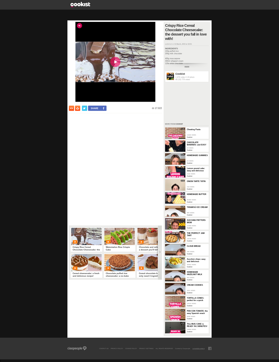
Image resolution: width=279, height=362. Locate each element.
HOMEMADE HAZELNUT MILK (194, 273)
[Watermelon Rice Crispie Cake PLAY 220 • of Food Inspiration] (119, 236)
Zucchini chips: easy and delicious (196, 260)
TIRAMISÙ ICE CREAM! (197, 207)
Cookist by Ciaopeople (182, 348)
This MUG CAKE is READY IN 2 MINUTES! (197, 325)
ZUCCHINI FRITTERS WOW (196, 221)
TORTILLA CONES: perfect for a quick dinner (195, 299)
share (94, 108)
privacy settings (146, 348)
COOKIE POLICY (131, 348)
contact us (104, 348)
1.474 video (180, 77)
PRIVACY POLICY (117, 348)
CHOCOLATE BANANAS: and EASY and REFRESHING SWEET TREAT (196, 143)
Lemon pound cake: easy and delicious (196, 169)
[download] (77, 108)
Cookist (180, 73)
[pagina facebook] (209, 348)
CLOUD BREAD (194, 246)
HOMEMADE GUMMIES (197, 155)
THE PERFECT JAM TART (196, 234)
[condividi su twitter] (84, 108)
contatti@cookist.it (198, 348)
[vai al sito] (80, 6)
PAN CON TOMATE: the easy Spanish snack (197, 312)
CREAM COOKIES (195, 285)
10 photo (190, 77)
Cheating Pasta (193, 129)
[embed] (71, 108)
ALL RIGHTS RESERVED (164, 348)
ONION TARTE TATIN (196, 181)
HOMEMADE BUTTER (196, 194)
